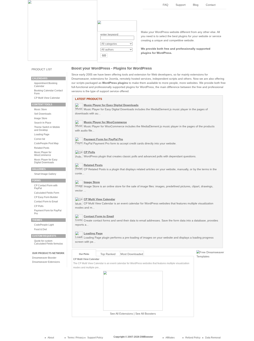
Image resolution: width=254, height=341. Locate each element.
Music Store (40, 109)
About (51, 337)
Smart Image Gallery (45, 174)
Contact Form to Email (46, 201)
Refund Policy (192, 337)
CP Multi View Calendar (47, 98)
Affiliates (170, 337)
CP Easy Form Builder (46, 197)
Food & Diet (40, 229)
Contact (211, 4)
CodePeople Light (44, 224)
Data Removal (213, 337)
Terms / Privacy (75, 337)
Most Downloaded (131, 254)
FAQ (165, 4)
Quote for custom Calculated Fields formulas (48, 242)
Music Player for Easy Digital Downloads (45, 161)
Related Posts (41, 148)
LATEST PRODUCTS (88, 98)
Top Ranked (107, 254)
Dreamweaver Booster (44, 257)
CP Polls (38, 206)
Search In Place (42, 122)
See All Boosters (145, 313)
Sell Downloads (42, 113)
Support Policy (95, 337)
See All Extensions (121, 313)
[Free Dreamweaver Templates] (210, 256)
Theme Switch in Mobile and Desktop (47, 128)
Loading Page (41, 134)
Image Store (40, 118)
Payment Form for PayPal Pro (103, 139)
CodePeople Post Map (46, 143)
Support (181, 4)
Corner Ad (39, 139)
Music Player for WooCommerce (42, 153)
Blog (195, 4)
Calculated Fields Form (46, 192)
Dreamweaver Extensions (46, 262)
